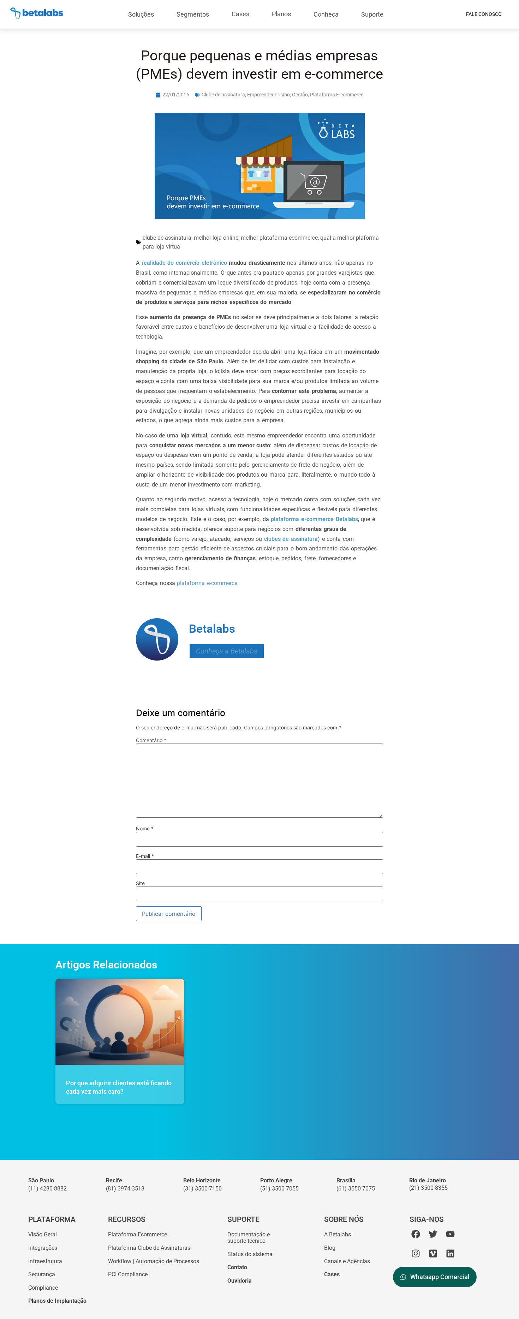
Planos (281, 14)
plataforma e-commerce (207, 583)
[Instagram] (416, 1253)
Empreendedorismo (268, 94)
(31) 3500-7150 (202, 1188)
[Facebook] (416, 1234)
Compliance (43, 1287)
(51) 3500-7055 (279, 1188)
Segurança (41, 1274)
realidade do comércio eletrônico (184, 262)
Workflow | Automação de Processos (153, 1261)
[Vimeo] (433, 1253)
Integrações (42, 1248)
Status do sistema (250, 1254)
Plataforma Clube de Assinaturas (149, 1248)
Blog (329, 1248)
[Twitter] (433, 1234)
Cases (240, 14)
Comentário (151, 740)
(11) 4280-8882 (47, 1188)
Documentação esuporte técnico (248, 1237)
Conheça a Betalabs (226, 651)
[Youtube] (450, 1234)
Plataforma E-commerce (336, 94)
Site (140, 883)
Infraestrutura (45, 1261)
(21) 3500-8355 (428, 1187)
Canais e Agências (347, 1261)
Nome (145, 828)
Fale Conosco (484, 14)
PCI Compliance (128, 1274)
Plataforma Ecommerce (137, 1234)
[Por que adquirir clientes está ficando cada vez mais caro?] (119, 1022)
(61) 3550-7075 (355, 1188)
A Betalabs (337, 1234)
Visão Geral (42, 1234)
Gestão (300, 94)
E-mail (145, 856)
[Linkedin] (450, 1253)
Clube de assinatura (223, 94)
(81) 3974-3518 (125, 1188)
